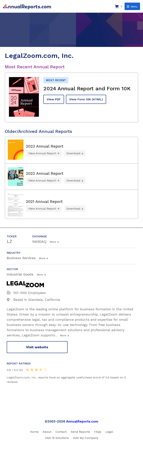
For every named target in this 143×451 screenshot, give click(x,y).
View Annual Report (42, 153)
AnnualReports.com (82, 421)
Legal (109, 432)
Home (34, 432)
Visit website (37, 347)
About (47, 432)
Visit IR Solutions (57, 438)
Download (73, 153)
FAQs (97, 432)
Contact (61, 432)
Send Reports (80, 432)
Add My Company (85, 438)
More (53, 241)
